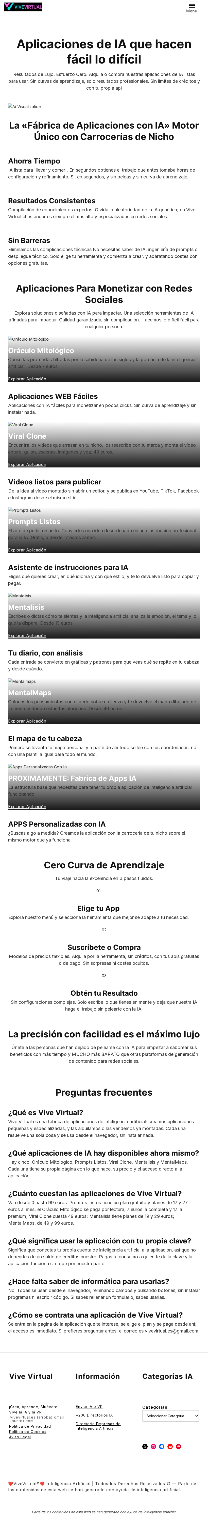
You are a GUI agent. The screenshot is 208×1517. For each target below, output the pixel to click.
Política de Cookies (27, 1431)
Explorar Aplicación (27, 806)
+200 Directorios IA (94, 1415)
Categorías (154, 1407)
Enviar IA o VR (89, 1406)
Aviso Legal (20, 1437)
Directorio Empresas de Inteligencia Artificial (98, 1426)
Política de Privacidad (30, 1426)
